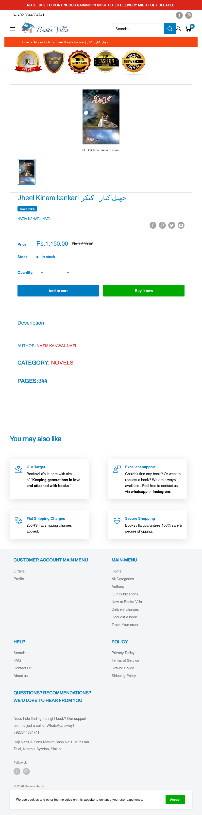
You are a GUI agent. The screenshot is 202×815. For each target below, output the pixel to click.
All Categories (123, 578)
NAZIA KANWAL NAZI (33, 218)
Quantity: (25, 272)
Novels (63, 363)
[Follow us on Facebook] (179, 15)
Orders (19, 570)
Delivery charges (125, 609)
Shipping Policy (124, 675)
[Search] (170, 28)
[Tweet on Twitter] (171, 225)
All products (42, 42)
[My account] (178, 28)
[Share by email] (181, 225)
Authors (118, 586)
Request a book (124, 616)
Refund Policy (123, 667)
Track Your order (125, 624)
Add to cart (58, 290)
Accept (175, 799)
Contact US (23, 667)
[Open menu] (12, 29)
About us (21, 675)
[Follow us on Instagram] (188, 15)
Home (24, 42)
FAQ (17, 660)
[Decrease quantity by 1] (42, 272)
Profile (19, 578)
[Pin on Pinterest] (162, 225)
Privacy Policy (123, 652)
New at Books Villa (127, 601)
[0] (188, 29)
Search (19, 652)
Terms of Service (125, 660)
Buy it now (144, 290)
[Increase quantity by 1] (68, 272)
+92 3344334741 (30, 14)
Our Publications (125, 593)
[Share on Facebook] (153, 225)
